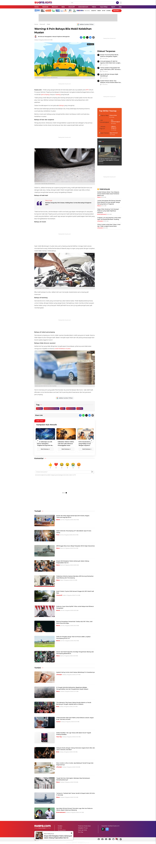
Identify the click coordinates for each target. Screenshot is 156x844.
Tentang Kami (62, 830)
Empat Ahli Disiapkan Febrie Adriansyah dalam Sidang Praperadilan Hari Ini (58, 837)
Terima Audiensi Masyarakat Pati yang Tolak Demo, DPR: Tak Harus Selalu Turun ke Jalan (110, 69)
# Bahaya (39, 408)
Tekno (94, 7)
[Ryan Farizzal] (104, 134)
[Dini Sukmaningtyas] (104, 121)
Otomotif (71, 7)
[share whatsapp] (84, 37)
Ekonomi (55, 7)
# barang (79, 408)
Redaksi (60, 826)
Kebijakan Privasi (83, 828)
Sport (113, 7)
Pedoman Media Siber (84, 826)
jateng (108, 10)
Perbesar (91, 44)
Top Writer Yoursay (108, 111)
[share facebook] (81, 37)
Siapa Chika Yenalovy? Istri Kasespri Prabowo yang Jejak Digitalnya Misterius (108, 210)
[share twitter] (87, 37)
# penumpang (71, 408)
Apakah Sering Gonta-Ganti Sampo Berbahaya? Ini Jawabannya (75, 672)
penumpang (45, 94)
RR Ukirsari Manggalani (45, 36)
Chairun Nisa (113, 115)
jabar (99, 10)
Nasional (45, 7)
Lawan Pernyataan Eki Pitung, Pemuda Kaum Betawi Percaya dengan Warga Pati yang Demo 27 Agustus (109, 202)
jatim (103, 10)
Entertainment (83, 7)
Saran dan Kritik (82, 830)
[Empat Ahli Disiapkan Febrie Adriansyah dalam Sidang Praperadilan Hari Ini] (39, 835)
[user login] (117, 3)
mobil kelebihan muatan (63, 348)
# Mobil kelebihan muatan (51, 408)
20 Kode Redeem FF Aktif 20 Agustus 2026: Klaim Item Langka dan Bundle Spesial (110, 62)
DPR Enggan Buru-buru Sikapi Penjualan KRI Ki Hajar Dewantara (75, 546)
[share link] (93, 37)
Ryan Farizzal (114, 132)
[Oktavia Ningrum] (104, 128)
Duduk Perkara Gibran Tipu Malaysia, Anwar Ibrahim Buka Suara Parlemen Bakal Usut (111, 82)
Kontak (60, 828)
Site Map (80, 832)
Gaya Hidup (103, 7)
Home (37, 7)
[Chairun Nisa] (103, 116)
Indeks (121, 7)
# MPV (62, 408)
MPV (87, 90)
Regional (116, 10)
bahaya (61, 105)
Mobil (48, 24)
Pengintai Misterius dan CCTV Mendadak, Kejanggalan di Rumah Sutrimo (109, 160)
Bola (63, 7)
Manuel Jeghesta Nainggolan (61, 36)
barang (58, 94)
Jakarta (93, 10)
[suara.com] (43, 3)
